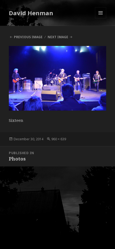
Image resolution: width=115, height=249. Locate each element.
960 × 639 (58, 139)
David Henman (31, 13)
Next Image (58, 37)
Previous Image (28, 37)
